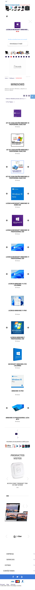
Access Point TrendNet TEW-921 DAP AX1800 (17, 484)
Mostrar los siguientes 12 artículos (17, 441)
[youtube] (21, 577)
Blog (8, 584)
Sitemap (13, 584)
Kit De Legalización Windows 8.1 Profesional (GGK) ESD (17, 177)
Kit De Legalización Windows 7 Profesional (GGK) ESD (17, 150)
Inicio (6, 78)
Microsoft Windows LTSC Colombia (17, 365)
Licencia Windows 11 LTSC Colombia (17, 284)
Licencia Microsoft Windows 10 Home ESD (17, 204)
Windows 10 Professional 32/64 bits (17, 418)
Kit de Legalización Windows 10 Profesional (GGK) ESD (17, 123)
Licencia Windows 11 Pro (17, 310)
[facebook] (13, 577)
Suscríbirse (26, 43)
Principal (2, 584)
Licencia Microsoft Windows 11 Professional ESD (17, 257)
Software (11, 78)
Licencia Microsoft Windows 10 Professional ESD (17, 29)
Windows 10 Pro (18, 391)
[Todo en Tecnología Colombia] (17, 7)
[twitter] (17, 577)
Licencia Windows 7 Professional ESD (17, 338)
